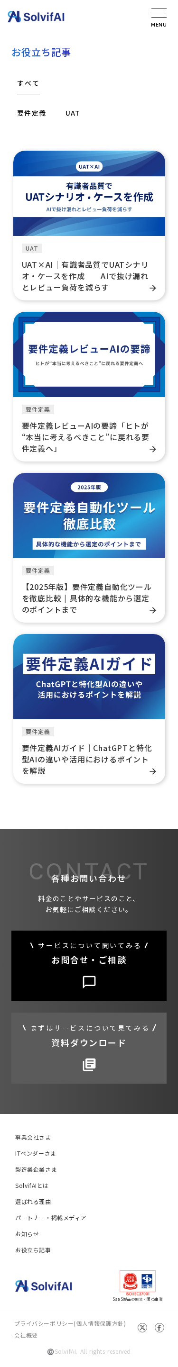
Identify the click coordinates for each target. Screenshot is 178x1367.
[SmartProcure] (36, 16)
